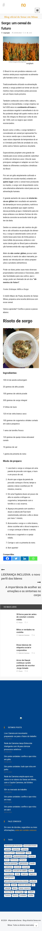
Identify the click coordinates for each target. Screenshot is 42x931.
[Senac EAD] (23, 699)
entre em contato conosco (25, 830)
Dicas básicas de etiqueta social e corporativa (23, 647)
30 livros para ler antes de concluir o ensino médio (26, 617)
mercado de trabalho (20, 870)
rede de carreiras (24, 885)
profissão (33, 881)
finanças (23, 860)
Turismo (7, 895)
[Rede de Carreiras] (23, 708)
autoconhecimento (30, 846)
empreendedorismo (20, 856)
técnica (15, 895)
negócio (24, 874)
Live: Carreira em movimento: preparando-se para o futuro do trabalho (20, 734)
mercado (8, 870)
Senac (15, 888)
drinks (28, 853)
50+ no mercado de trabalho (15, 789)
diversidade (20, 853)
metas (31, 870)
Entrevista (14, 860)
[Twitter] (16, 558)
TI (25, 892)
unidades (23, 895)
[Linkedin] (25, 558)
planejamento (9, 877)
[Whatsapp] (33, 558)
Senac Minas (9, 892)
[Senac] (14, 689)
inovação (26, 867)
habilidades (8, 867)
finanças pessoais (11, 863)
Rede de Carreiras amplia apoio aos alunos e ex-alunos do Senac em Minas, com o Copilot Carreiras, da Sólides (20, 779)
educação (8, 856)
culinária (25, 849)
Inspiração (6, 33)
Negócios (33, 874)
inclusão (18, 867)
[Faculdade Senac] (32, 689)
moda (17, 874)
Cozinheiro (15, 849)
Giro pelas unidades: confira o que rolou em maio (20, 798)
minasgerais (9, 874)
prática (7, 885)
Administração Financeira (13, 846)
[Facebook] (7, 558)
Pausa (20, 622)
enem (7, 860)
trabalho (31, 892)
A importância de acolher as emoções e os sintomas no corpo (23, 591)
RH (33, 885)
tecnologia (19, 892)
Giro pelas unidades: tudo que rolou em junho (20, 768)
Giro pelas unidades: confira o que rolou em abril (20, 808)
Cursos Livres (9, 853)
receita (14, 885)
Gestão (32, 863)
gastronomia (23, 863)
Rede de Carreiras (23, 635)
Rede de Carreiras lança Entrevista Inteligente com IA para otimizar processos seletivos (18, 746)
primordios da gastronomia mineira (16, 881)
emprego (32, 856)
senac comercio (24, 888)
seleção (7, 888)
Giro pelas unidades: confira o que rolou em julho (20, 758)
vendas (31, 895)
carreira (7, 849)
